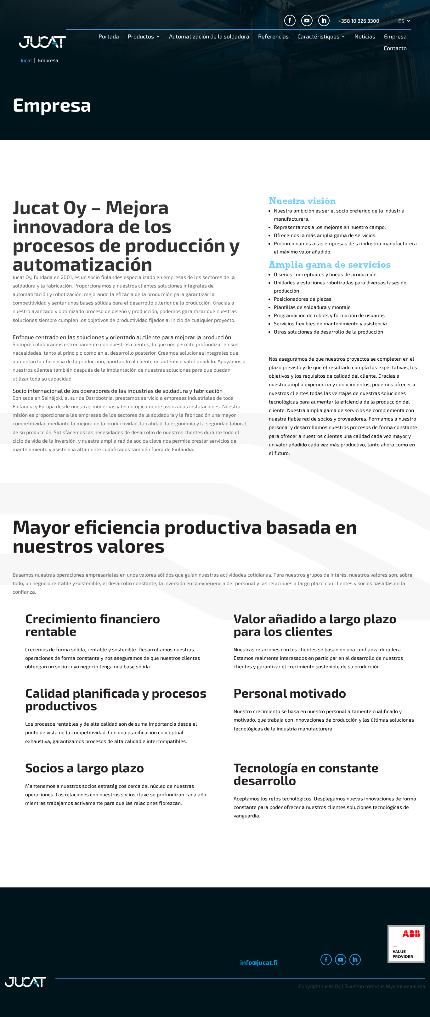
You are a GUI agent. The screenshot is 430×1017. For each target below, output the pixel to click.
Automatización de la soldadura (209, 37)
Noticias (364, 37)
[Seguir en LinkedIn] (324, 20)
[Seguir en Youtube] (307, 20)
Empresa (395, 37)
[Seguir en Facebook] (290, 20)
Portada (109, 37)
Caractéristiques (318, 37)
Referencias (273, 37)
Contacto (395, 48)
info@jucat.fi (258, 962)
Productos (141, 37)
